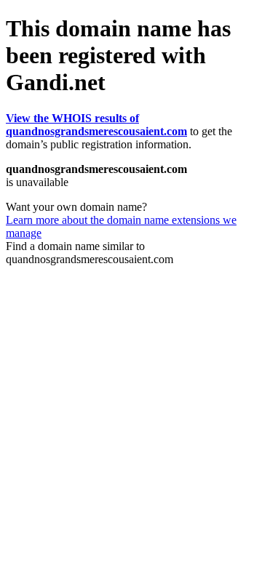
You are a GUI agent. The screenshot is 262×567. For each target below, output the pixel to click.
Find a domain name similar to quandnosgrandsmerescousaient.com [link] (89, 252)
